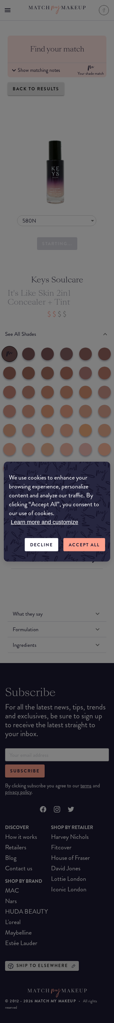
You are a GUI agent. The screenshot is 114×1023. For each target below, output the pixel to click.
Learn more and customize (44, 522)
